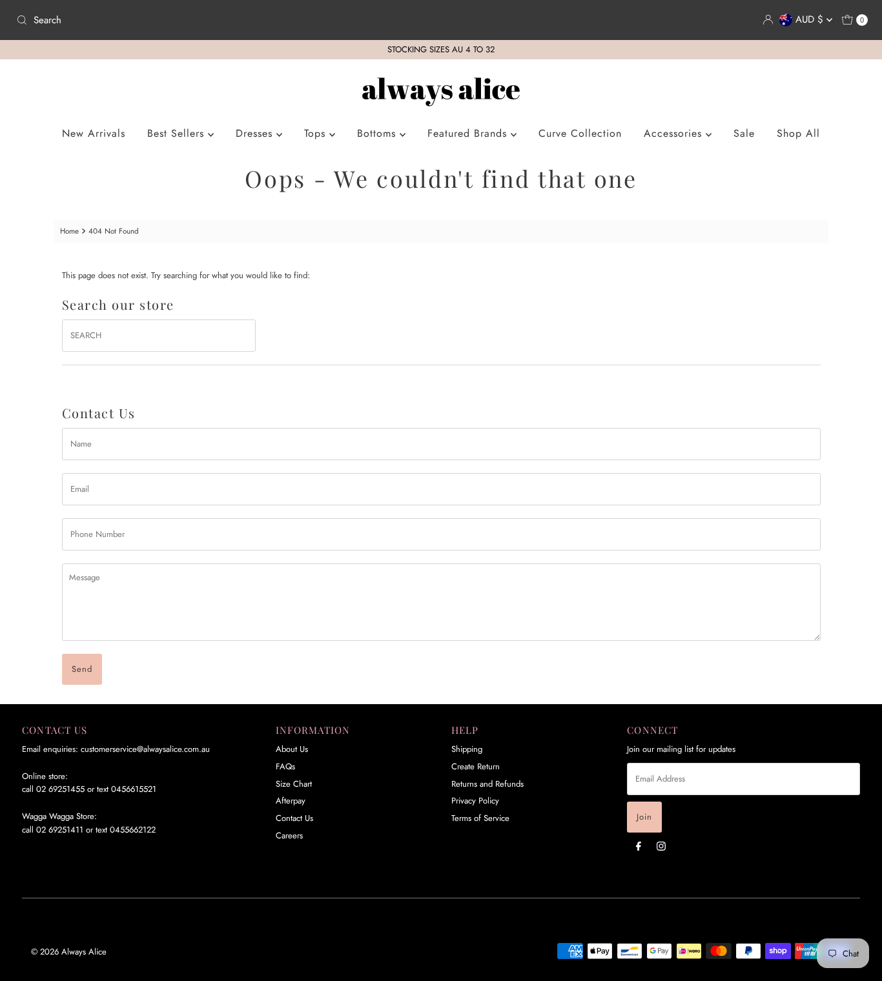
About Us (292, 749)
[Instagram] (661, 846)
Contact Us (294, 818)
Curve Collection (580, 133)
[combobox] (223, 20)
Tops (316, 133)
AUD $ (810, 19)
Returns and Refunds (487, 784)
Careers (289, 835)
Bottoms (378, 133)
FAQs (285, 766)
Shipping (466, 749)
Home (69, 230)
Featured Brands (469, 133)
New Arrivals (93, 133)
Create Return (475, 766)
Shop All (798, 133)
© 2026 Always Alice (69, 952)
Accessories (675, 133)
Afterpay (290, 800)
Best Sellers (177, 133)
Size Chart (294, 784)
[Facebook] (638, 846)
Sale (744, 133)
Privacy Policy (475, 800)
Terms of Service (480, 818)
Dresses (256, 133)
